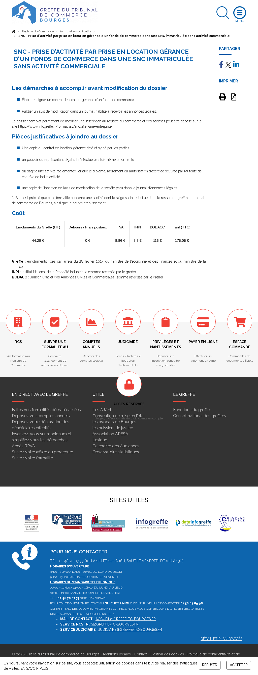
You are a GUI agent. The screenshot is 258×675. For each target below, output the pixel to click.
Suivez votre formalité (32, 458)
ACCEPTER (239, 665)
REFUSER (209, 665)
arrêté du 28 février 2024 (83, 261)
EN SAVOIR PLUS (34, 668)
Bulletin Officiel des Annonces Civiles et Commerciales (71, 277)
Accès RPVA (23, 446)
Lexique (99, 440)
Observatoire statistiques (115, 452)
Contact (140, 654)
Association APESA (110, 433)
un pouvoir (30, 160)
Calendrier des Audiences (115, 446)
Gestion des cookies (167, 654)
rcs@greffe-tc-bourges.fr (112, 624)
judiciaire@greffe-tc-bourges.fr (130, 630)
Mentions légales (117, 654)
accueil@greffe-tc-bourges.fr (125, 619)
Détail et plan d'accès (221, 639)
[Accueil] (13, 31)
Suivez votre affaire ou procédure (42, 452)
